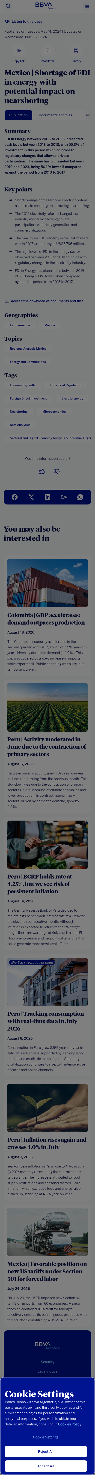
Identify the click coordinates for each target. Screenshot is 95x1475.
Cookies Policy (69, 1424)
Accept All (45, 1466)
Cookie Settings (45, 1437)
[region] (47, 1426)
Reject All (46, 1452)
